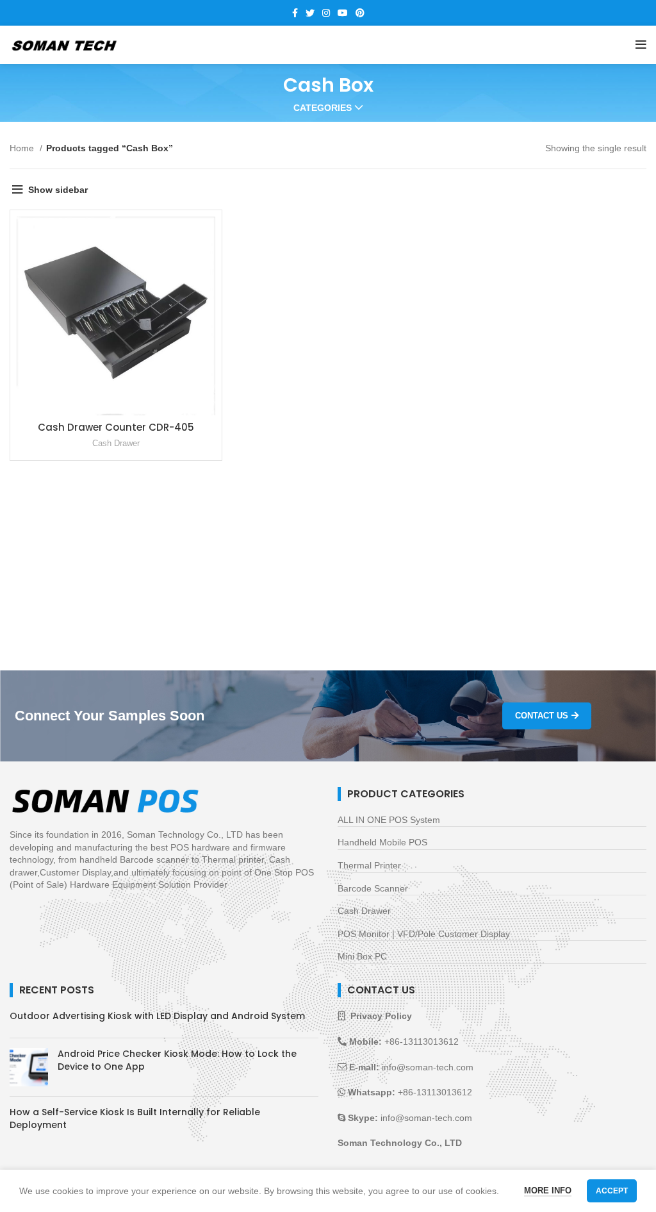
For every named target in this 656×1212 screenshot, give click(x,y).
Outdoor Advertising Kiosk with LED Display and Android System (157, 1015)
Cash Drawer (116, 443)
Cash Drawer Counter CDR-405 (116, 427)
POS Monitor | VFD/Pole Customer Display (424, 934)
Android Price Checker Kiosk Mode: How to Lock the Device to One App (177, 1060)
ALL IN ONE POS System (389, 820)
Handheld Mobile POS (382, 842)
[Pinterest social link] (360, 12)
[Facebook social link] (295, 12)
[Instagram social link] (326, 12)
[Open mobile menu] (641, 45)
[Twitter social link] (310, 12)
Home (23, 148)
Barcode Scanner (373, 888)
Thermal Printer (369, 865)
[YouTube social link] (343, 12)
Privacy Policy (381, 1016)
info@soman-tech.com (427, 1067)
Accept (612, 1190)
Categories (322, 107)
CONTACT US (541, 715)
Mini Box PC (362, 956)
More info (547, 1190)
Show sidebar (58, 190)
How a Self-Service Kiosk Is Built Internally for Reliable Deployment (135, 1118)
